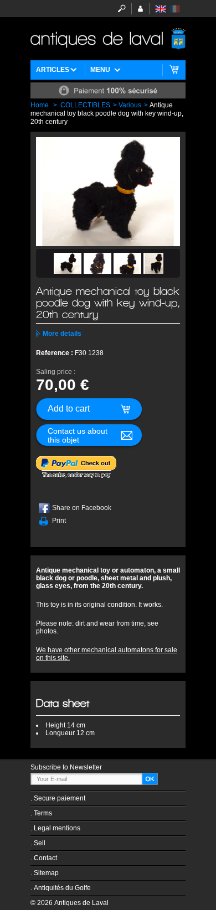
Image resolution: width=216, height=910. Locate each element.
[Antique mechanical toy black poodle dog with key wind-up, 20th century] (68, 263)
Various (130, 105)
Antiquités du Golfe (62, 888)
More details (62, 333)
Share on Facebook (81, 508)
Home (39, 105)
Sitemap (46, 873)
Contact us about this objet (77, 435)
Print (59, 520)
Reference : (55, 353)
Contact (45, 858)
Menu (100, 70)
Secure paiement (59, 798)
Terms (43, 813)
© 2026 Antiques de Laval (69, 903)
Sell (39, 843)
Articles (52, 70)
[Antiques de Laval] (108, 38)
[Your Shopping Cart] (174, 70)
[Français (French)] (174, 9)
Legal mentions (57, 828)
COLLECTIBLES (85, 105)
